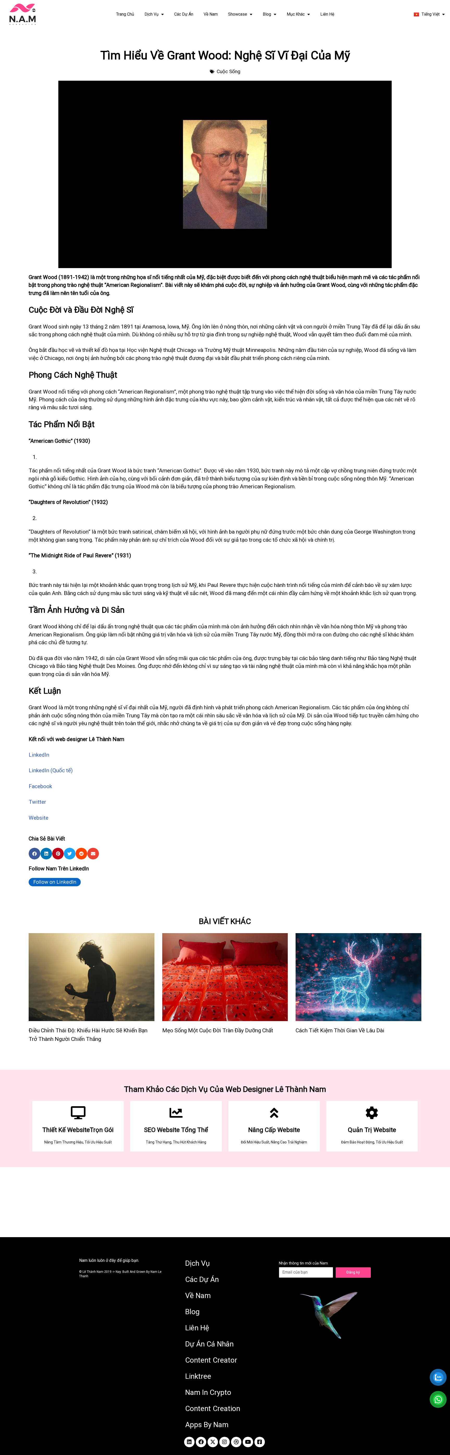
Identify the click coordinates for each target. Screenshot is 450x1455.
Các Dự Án (183, 14)
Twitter (37, 802)
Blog (267, 14)
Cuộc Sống (228, 71)
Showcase (237, 14)
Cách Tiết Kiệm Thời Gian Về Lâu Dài (340, 1030)
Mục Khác (296, 14)
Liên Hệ (327, 14)
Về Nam (211, 14)
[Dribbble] (236, 1442)
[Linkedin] (189, 1442)
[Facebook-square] (259, 1442)
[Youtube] (248, 1442)
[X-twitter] (213, 1442)
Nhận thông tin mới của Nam (303, 1263)
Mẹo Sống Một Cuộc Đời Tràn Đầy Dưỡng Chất (217, 1030)
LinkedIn (39, 755)
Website (38, 818)
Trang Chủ (125, 14)
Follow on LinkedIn (54, 882)
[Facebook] (201, 1442)
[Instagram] (224, 1442)
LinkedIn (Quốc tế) (51, 770)
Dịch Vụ (152, 14)
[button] (34, 853)
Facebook (40, 786)
